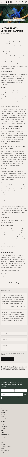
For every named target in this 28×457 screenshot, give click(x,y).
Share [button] (3, 38)
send (25, 394)
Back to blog (15, 283)
